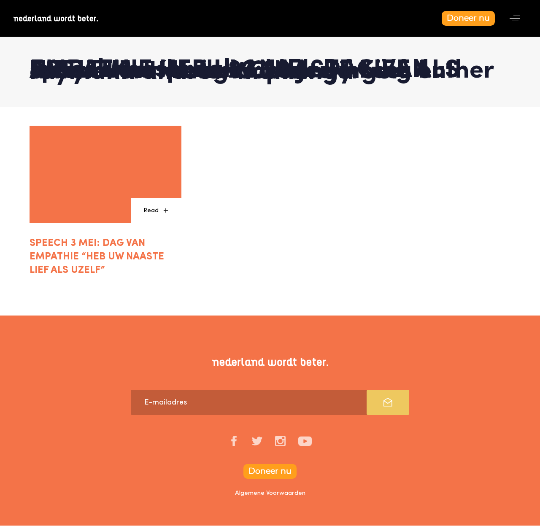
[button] (514, 18)
